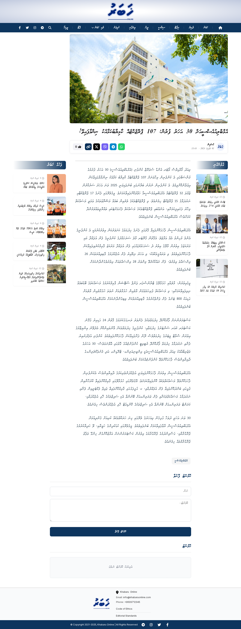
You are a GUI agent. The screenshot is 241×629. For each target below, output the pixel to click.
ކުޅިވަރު (117, 27)
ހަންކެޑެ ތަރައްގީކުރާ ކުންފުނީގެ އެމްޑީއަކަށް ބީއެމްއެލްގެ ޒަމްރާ (33, 185)
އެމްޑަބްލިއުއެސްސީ (181, 461)
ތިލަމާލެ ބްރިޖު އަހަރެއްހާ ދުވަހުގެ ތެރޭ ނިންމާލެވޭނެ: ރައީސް (30, 230)
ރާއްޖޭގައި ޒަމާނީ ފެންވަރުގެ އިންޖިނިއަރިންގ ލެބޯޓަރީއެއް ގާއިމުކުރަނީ (30, 253)
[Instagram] (35, 27)
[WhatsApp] (121, 146)
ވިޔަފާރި (132, 27)
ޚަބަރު (206, 27)
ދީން (146, 27)
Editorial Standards (126, 615)
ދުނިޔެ (191, 27)
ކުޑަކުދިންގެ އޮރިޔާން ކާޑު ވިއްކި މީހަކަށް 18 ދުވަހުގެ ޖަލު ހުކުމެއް (212, 289)
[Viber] (104, 146)
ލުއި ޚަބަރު (99, 27)
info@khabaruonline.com (137, 597)
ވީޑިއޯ (66, 27)
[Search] (50, 27)
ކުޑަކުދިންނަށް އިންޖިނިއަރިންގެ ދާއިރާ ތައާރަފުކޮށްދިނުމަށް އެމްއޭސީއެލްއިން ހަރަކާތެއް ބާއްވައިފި (31, 277)
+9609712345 (132, 602)
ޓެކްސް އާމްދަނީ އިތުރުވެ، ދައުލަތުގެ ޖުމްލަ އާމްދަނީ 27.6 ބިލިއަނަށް (212, 204)
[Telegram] (42, 27)
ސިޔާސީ (161, 27)
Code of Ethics (124, 608)
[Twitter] (27, 27)
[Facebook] (20, 27)
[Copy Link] (88, 146)
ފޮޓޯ (79, 27)
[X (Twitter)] (96, 146)
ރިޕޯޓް (177, 27)
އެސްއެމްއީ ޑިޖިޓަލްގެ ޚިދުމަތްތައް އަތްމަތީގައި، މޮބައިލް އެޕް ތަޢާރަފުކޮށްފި (213, 246)
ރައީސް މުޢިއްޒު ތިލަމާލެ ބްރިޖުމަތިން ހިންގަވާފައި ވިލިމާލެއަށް (31, 208)
